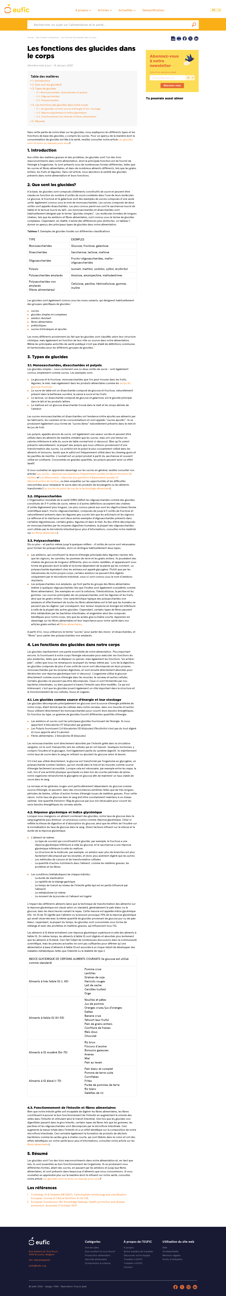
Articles (103, 10)
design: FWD (52, 1286)
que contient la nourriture (47, 37)
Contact (128, 1267)
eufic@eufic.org (37, 1265)
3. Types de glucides (44, 88)
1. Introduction (41, 80)
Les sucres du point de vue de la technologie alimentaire (76, 488)
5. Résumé (38, 121)
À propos (81, 10)
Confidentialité (170, 1251)
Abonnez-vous (172, 85)
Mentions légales (171, 1255)
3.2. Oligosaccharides (48, 96)
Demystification (153, 10)
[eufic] (16, 9)
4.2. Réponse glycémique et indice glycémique (61, 112)
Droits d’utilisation (172, 1259)
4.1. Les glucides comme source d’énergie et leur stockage (68, 108)
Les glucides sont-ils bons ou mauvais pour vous (71, 1178)
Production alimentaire (97, 1255)
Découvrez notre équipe (137, 1255)
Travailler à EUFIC (133, 1259)
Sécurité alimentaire (96, 1259)
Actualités (126, 10)
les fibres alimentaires (44, 532)
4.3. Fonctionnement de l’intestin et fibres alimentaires (66, 116)
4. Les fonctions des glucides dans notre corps (60, 104)
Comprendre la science (98, 1263)
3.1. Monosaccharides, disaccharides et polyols (61, 92)
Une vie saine (92, 1247)
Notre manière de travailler (138, 1251)
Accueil (31, 37)
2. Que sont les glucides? (47, 84)
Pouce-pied (80, 1286)
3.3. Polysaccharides (47, 100)
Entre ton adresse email (163, 72)
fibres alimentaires (70, 624)
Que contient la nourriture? (100, 1251)
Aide (164, 1247)
